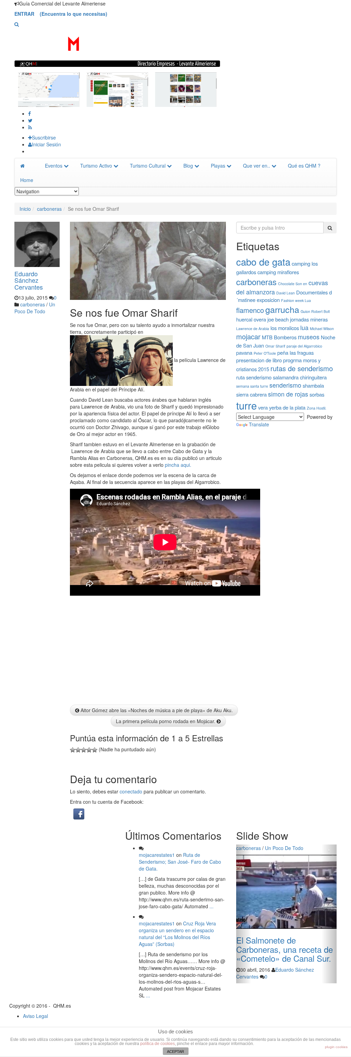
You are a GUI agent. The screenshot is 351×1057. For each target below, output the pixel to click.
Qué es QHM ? (304, 165)
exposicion (268, 299)
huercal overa (251, 319)
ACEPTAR (175, 1051)
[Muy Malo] (72, 750)
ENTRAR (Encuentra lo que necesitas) (60, 13)
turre (246, 405)
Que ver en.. (256, 165)
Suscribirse (44, 137)
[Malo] (78, 750)
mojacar (248, 336)
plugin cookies (336, 1047)
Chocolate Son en (292, 283)
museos (308, 336)
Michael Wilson (322, 328)
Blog (188, 165)
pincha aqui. (177, 464)
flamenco (250, 310)
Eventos (53, 165)
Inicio (25, 208)
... (211, 906)
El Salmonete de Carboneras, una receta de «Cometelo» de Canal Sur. (284, 949)
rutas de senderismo (301, 368)
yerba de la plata (287, 407)
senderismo (285, 385)
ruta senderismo (253, 377)
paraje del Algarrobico (304, 346)
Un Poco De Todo (34, 308)
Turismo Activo (96, 165)
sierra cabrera (251, 394)
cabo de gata (263, 261)
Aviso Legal (35, 1015)
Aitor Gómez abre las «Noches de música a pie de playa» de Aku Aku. (156, 710)
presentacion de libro (259, 360)
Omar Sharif (275, 346)
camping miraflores (278, 272)
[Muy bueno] (89, 750)
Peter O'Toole (265, 353)
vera (263, 407)
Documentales (312, 292)
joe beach (278, 319)
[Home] (27, 165)
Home (26, 180)
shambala (313, 385)
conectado (131, 791)
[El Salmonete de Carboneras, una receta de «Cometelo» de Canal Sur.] (286, 892)
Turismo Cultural (148, 165)
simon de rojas (288, 394)
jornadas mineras (309, 319)
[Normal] (83, 750)
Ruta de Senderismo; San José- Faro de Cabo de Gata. (180, 861)
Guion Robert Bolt (315, 311)
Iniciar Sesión (46, 144)
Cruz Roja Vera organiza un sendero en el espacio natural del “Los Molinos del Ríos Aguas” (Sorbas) (177, 933)
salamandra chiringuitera (300, 377)
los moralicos (284, 327)
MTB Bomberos (279, 337)
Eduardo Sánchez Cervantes (28, 280)
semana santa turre (252, 386)
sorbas (317, 394)
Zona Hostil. (316, 408)
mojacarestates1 (157, 854)
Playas (218, 165)
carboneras (49, 208)
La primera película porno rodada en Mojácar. (166, 721)
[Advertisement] (41, 421)
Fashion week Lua (296, 300)
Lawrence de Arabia (252, 328)
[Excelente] (94, 750)
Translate (259, 424)
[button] (16, 24)
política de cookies (157, 1043)
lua (304, 327)
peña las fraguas (295, 352)
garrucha (282, 309)
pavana (244, 352)
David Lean (285, 292)
